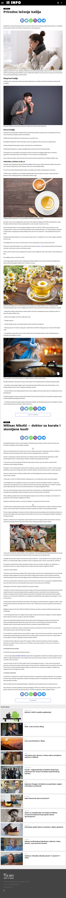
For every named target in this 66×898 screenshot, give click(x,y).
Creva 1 (38, 246)
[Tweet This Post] (26, 19)
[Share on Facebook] (22, 19)
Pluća (30, 164)
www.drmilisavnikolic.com (20, 655)
